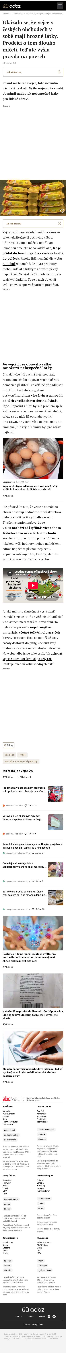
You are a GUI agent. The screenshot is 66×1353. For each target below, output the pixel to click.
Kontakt (42, 1316)
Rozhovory (41, 1116)
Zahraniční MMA (44, 1242)
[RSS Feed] (53, 1316)
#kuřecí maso (44, 1198)
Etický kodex (37, 1324)
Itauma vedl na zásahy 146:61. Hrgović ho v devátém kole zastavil (46, 1280)
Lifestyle (6, 1248)
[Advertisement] (33, 140)
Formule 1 (7, 1183)
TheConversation (15, 522)
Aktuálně (9, 264)
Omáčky (40, 1183)
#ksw (40, 1261)
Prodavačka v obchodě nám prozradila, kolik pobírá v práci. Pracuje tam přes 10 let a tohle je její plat (25, 789)
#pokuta (42, 1139)
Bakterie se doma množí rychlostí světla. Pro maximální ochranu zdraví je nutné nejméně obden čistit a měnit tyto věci (29, 957)
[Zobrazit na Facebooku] (49, 1316)
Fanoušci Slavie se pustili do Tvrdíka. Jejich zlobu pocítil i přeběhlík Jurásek (14, 1218)
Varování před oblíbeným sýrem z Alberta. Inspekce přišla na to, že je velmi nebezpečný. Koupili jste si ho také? (22, 818)
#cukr (40, 1208)
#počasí (7, 1261)
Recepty (40, 1188)
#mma (7, 1204)
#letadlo (7, 1270)
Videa (39, 1248)
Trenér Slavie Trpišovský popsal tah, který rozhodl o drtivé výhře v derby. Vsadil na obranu (16, 1227)
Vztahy (5, 1253)
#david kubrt (9, 1130)
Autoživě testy (9, 1114)
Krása (5, 1245)
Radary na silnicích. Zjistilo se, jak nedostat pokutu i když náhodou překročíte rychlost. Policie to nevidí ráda (48, 1151)
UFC (38, 1250)
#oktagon (42, 1265)
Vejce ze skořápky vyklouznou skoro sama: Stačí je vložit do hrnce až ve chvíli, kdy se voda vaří (30, 488)
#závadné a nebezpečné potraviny (21, 761)
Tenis (5, 1193)
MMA (5, 1191)
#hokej (7, 1209)
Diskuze (26, 777)
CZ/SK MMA (42, 1245)
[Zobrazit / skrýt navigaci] (60, 5)
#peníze (41, 1134)
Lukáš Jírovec (13, 71)
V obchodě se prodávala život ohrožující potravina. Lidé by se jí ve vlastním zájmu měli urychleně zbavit (33, 1015)
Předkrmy (41, 1185)
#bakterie (9, 755)
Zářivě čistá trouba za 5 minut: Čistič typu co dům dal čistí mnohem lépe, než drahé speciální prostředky (24, 893)
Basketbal (7, 1180)
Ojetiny (6, 1116)
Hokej (5, 1188)
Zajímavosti (8, 1124)
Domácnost (18, 14)
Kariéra (30, 1316)
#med (40, 1203)
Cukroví (40, 1180)
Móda (5, 1250)
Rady (5, 1119)
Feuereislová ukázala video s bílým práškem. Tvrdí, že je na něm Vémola (49, 1289)
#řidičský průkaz (11, 1135)
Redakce (18, 1316)
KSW (39, 1253)
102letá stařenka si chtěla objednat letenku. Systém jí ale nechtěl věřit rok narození (15, 1280)
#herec (7, 1265)
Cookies (26, 1324)
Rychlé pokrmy (43, 1191)
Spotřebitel (41, 1119)
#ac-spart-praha (11, 1199)
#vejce (22, 755)
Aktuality (6, 1111)
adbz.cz (6, 14)
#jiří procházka (44, 1270)
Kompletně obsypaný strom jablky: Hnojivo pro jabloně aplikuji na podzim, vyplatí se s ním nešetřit (32, 846)
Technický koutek (10, 1122)
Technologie (42, 1122)
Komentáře (41, 1114)
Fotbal (5, 1185)
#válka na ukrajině (46, 1129)
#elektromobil (10, 1140)
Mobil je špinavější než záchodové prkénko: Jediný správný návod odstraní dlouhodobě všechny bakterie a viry (32, 1072)
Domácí (40, 1111)
